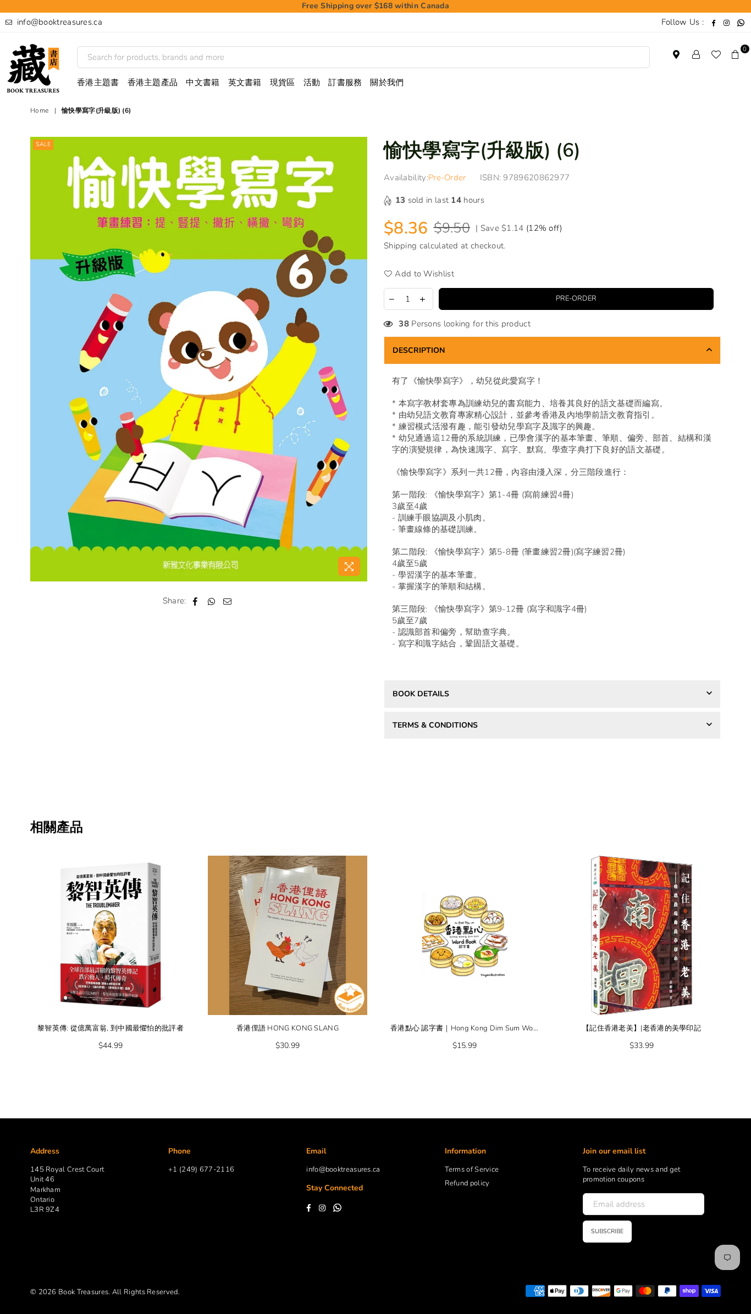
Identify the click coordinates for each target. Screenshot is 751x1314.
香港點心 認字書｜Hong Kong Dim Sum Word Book (464, 1028)
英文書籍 (245, 82)
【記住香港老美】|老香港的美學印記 (641, 1028)
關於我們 (387, 82)
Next (741, 959)
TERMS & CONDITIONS (435, 725)
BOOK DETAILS (421, 694)
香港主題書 (98, 82)
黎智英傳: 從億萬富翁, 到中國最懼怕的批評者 (110, 1028)
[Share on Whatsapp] (211, 601)
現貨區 (282, 82)
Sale (43, 144)
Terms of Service (472, 1169)
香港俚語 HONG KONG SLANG (287, 1028)
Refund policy (467, 1183)
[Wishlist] (716, 54)
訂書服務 (345, 82)
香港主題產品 (153, 82)
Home (39, 110)
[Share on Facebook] (195, 601)
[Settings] (696, 54)
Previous (9, 959)
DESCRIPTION (419, 350)
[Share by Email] (227, 601)
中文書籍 (202, 82)
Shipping (400, 245)
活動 (312, 82)
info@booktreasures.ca (58, 21)
